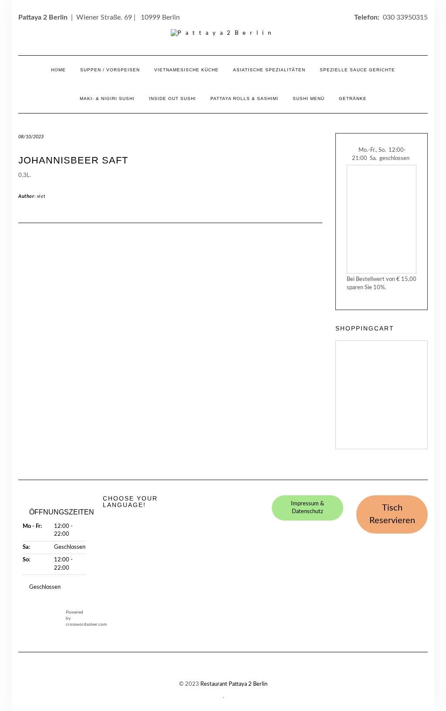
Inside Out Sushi (172, 98)
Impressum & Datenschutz (307, 508)
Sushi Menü (308, 98)
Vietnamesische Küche (186, 69)
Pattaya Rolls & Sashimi (244, 98)
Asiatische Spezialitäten (269, 69)
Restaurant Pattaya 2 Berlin (233, 684)
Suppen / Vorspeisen (110, 69)
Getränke (353, 98)
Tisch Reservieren (392, 514)
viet (41, 196)
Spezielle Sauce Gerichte (357, 69)
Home (58, 69)
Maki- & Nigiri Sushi (107, 98)
